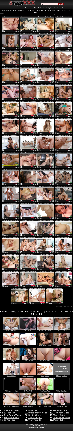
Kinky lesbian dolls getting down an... (45, 34)
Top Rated (43, 8)
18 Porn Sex (11, 346)
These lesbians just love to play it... (28, 51)
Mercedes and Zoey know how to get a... (45, 255)
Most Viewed (35, 8)
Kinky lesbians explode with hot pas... (63, 85)
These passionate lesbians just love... (46, 153)
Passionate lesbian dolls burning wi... (28, 85)
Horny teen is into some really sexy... (54, 289)
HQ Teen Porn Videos (11, 406)
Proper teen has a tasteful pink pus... (63, 51)
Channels (60, 8)
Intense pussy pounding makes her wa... (10, 238)
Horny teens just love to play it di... (10, 255)
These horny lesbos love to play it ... (10, 272)
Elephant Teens (62, 330)
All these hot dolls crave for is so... (63, 119)
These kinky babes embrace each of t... (63, 221)
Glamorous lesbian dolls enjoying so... (10, 102)
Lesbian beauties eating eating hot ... (63, 68)
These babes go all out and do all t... (10, 221)
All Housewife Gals (11, 391)
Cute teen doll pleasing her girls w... (46, 170)
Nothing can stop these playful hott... (63, 187)
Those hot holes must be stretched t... (63, 17)
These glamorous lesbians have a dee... (63, 153)
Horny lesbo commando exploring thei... (28, 221)
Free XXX (28, 346)
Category (17, 8)
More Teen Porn (45, 391)
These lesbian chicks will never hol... (46, 68)
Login (58, 0)
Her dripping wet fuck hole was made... (28, 68)
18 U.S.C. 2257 (36, 425)
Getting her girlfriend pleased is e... (10, 170)
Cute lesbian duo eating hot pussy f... (28, 153)
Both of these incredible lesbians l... (46, 85)
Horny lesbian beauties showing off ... (10, 34)
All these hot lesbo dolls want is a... (28, 102)
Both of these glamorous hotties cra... (10, 204)
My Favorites (52, 8)
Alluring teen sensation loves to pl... (28, 238)
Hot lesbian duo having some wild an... (10, 85)
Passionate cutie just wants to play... (10, 51)
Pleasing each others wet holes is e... (63, 34)
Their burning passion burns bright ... (46, 51)
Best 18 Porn (61, 346)
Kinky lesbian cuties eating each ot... (28, 170)
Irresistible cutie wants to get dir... (63, 272)
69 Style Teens (28, 406)
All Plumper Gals (61, 376)
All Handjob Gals (61, 391)
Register (62, 0)
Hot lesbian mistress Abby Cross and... (28, 255)
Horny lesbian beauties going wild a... (63, 102)
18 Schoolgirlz (11, 361)
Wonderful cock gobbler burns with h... (45, 17)
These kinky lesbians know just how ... (46, 119)
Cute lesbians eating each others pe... (63, 136)
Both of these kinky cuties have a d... (28, 34)
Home (11, 8)
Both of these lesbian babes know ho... (46, 102)
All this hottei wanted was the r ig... (45, 238)
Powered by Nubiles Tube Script (36, 427)
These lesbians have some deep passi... (10, 17)
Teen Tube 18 (28, 361)
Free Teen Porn (62, 406)
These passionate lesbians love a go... (63, 170)
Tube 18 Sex (11, 376)
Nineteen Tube (45, 361)
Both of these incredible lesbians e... (63, 238)
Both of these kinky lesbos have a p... (45, 187)
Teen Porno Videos (45, 330)
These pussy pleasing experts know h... (10, 136)
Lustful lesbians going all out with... (45, 221)
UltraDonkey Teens (45, 346)
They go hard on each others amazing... (28, 17)
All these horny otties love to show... (10, 153)
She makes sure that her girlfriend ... (10, 187)
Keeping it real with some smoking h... (10, 68)
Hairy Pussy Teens (45, 406)
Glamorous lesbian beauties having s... (63, 204)
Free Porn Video (11, 330)
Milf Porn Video (28, 391)
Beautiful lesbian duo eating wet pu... (46, 136)
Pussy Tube (45, 376)
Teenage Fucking (28, 376)
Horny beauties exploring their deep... (28, 136)
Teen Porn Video (61, 361)
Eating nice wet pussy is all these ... (10, 119)
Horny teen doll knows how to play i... (28, 187)
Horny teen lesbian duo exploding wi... (63, 255)
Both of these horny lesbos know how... (28, 204)
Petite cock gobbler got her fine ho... (37, 289)
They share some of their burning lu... (45, 272)
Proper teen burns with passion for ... (28, 272)
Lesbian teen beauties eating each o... (45, 204)
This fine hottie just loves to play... (19, 289)
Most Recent (25, 8)
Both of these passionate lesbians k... (28, 119)
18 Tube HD (28, 330)
